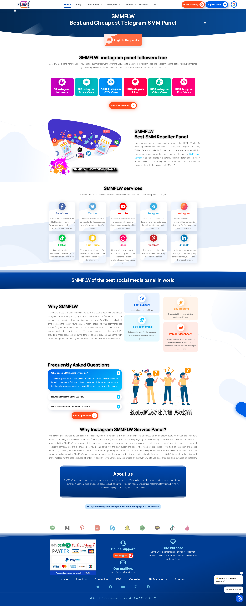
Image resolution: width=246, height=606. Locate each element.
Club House (92, 245)
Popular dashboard (180, 334)
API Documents (157, 579)
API (155, 4)
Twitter (92, 213)
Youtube (123, 213)
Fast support (142, 304)
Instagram (184, 213)
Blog (78, 4)
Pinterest (154, 245)
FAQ (118, 579)
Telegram (154, 213)
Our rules (134, 579)
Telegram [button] (112, 4)
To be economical (142, 326)
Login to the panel (125, 40)
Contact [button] (129, 4)
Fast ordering (180, 308)
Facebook (62, 213)
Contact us (101, 579)
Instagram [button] (94, 4)
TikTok (62, 245)
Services (143, 4)
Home (67, 4)
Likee (123, 245)
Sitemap (180, 579)
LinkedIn (184, 245)
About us (81, 579)
